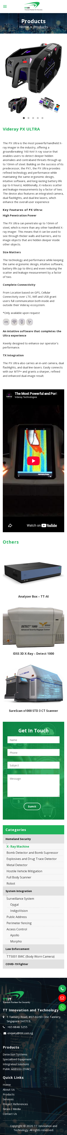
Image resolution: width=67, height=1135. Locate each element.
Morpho (16, 941)
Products (40, 27)
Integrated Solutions (16, 1064)
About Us (9, 1089)
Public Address (17, 917)
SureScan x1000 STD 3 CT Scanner (33, 711)
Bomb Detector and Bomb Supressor (32, 853)
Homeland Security (18, 839)
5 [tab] (42, 119)
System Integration (19, 891)
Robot (11, 883)
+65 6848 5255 (17, 1027)
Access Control (17, 929)
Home (24, 27)
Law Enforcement (17, 949)
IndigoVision (19, 911)
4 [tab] (38, 119)
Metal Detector (17, 865)
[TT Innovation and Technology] (33, 6)
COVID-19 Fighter (17, 964)
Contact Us (10, 1114)
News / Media (12, 1109)
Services (8, 1099)
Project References (15, 1104)
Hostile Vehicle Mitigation (24, 871)
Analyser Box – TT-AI (33, 596)
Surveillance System (20, 899)
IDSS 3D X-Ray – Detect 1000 (33, 654)
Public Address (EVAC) (17, 1069)
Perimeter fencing (19, 923)
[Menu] (5, 6)
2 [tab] (28, 119)
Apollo (14, 935)
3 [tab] (33, 119)
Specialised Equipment (17, 1059)
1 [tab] (24, 119)
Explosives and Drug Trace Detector (32, 859)
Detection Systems (15, 1054)
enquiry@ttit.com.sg (20, 1033)
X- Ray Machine (18, 846)
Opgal (14, 905)
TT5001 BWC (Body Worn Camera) (31, 956)
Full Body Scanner (19, 877)
